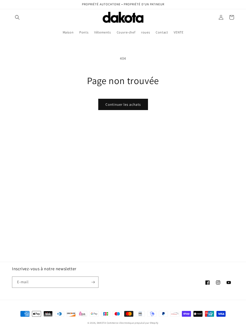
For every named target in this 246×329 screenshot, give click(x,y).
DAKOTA (101, 322)
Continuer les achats (123, 104)
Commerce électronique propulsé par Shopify (133, 322)
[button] (17, 17)
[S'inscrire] (93, 282)
